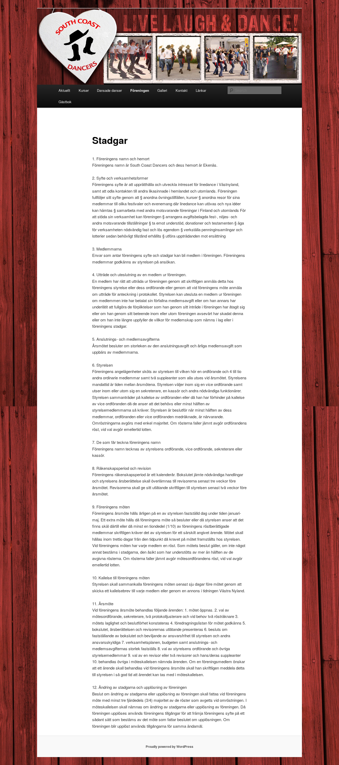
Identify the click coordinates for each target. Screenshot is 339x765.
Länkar (201, 90)
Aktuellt (64, 90)
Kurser (84, 90)
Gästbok (65, 101)
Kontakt (182, 90)
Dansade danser (109, 90)
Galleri (162, 90)
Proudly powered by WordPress (169, 746)
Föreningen (139, 90)
